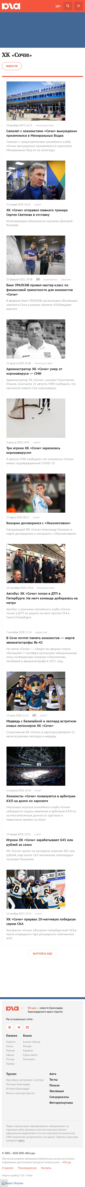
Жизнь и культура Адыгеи (20, 1093)
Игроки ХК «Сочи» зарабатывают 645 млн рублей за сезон (39, 842)
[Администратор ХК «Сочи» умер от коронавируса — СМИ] (42, 339)
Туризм (11, 1074)
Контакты (46, 1168)
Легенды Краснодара (18, 1084)
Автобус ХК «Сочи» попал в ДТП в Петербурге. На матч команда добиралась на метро (42, 598)
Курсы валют (30, 1055)
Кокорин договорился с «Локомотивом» (38, 523)
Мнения (10, 1050)
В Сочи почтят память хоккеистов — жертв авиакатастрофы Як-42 (40, 640)
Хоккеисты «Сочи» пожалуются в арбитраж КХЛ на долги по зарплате (40, 798)
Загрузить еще (43, 953)
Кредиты (28, 1050)
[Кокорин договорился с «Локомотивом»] (42, 493)
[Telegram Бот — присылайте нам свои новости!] (27, 1027)
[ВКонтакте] (9, 1027)
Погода (10, 1059)
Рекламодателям (27, 1168)
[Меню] (78, 6)
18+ (57, 6)
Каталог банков (31, 1042)
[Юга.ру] (11, 6)
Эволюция (56, 1091)
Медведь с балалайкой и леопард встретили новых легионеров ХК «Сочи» (41, 723)
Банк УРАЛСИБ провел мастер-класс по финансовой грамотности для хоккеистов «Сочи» (39, 290)
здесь (21, 1140)
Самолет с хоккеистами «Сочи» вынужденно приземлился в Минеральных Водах (41, 133)
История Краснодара (17, 1088)
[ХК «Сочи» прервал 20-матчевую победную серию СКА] (42, 889)
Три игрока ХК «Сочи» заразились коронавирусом (33, 450)
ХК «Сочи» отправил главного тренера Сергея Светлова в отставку (37, 212)
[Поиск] (67, 6)
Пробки (10, 1063)
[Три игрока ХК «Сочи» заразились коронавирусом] (42, 418)
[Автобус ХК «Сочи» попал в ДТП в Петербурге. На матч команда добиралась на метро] (42, 563)
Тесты (53, 1079)
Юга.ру (32, 1008)
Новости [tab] (12, 66)
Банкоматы (29, 1059)
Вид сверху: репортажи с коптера (24, 1080)
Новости (10, 1042)
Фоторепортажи (61, 1103)
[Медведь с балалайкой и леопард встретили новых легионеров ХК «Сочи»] (42, 691)
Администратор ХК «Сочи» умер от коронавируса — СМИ (34, 371)
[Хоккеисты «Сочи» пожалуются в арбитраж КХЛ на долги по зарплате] (42, 766)
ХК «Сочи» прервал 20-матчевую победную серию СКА (41, 921)
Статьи (9, 1046)
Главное (11, 1035)
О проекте (7, 1168)
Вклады (27, 1046)
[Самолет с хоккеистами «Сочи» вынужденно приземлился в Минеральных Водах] (42, 101)
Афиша (10, 1055)
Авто (52, 1074)
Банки (27, 1035)
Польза (54, 1085)
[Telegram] (18, 1027)
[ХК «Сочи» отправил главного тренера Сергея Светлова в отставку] (42, 180)
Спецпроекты (59, 1097)
